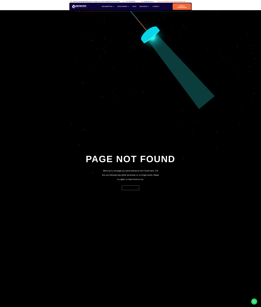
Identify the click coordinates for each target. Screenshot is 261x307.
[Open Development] (128, 6)
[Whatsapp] (254, 301)
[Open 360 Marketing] (113, 6)
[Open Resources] (148, 6)
